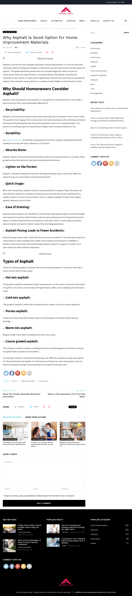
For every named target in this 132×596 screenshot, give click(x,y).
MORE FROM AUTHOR (36, 417)
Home (5, 28)
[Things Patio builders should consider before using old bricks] (9, 528)
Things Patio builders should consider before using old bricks (29, 527)
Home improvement (27, 21)
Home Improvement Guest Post (94, 592)
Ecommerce (95, 57)
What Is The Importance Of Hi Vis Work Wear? (66, 395)
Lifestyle (71, 21)
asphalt (14, 381)
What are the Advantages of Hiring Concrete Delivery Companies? (29, 542)
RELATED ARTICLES (12, 417)
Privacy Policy (111, 592)
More (81, 21)
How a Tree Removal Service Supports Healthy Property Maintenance (106, 146)
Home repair (43, 381)
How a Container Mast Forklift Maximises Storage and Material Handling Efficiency (107, 119)
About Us (94, 21)
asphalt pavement (14, 140)
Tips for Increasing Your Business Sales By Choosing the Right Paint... (72, 527)
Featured (94, 62)
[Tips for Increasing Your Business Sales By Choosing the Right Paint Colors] (53, 528)
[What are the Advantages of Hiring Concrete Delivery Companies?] (9, 545)
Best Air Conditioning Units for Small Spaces (108, 128)
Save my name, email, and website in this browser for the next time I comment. (40, 495)
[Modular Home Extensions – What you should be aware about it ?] (72, 431)
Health (43, 21)
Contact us (108, 21)
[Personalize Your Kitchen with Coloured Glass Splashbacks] (15, 431)
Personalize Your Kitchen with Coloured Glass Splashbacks (14, 443)
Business (94, 53)
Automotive (57, 21)
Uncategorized (96, 93)
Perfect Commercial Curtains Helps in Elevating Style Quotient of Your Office (106, 136)
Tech (92, 89)
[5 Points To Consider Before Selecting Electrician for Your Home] (44, 431)
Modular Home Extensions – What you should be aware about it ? (72, 444)
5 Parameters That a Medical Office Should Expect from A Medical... (73, 541)
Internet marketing (98, 75)
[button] (125, 20)
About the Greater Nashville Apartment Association (21, 395)
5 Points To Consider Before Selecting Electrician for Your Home (42, 444)
